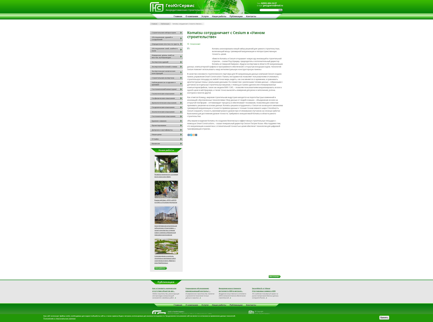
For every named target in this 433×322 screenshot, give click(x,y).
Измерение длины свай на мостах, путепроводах (163, 56)
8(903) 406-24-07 (269, 3)
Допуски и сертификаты (162, 130)
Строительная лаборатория (164, 32)
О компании (192, 16)
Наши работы (219, 16)
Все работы (160, 268)
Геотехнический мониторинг (164, 89)
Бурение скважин (159, 121)
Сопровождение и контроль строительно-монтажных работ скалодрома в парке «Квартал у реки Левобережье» (165, 259)
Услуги (205, 16)
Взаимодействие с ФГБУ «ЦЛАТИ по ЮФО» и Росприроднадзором (165, 201)
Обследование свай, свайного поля (165, 49)
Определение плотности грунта (165, 44)
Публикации (236, 16)
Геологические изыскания (163, 93)
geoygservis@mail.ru (273, 5)
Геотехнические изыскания (163, 116)
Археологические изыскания (164, 103)
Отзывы (155, 139)
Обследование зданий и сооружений (162, 38)
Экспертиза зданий (160, 62)
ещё (175, 298)
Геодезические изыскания (163, 107)
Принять (384, 318)
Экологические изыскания (163, 112)
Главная (178, 16)
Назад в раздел (195, 44)
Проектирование (159, 125)
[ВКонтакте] (189, 135)
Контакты (251, 16)
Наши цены (157, 134)
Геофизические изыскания (163, 98)
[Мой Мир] (196, 135)
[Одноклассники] (194, 135)
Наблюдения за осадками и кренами (163, 83)
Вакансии (156, 143)
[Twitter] (191, 135)
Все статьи (274, 276)
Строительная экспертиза (163, 78)
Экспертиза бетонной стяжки (164, 66)
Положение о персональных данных (59, 318)
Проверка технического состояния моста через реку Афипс (166, 176)
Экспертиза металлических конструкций (163, 72)
